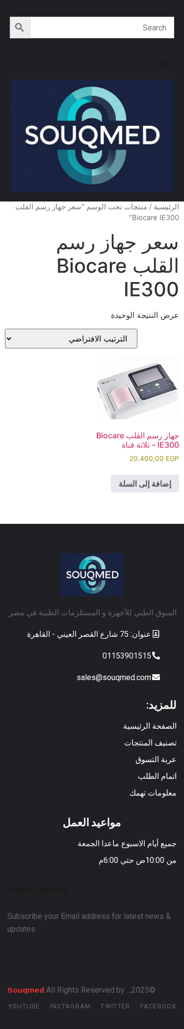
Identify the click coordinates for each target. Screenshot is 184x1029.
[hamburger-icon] (163, 63)
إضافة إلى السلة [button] (145, 483)
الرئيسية (166, 206)
